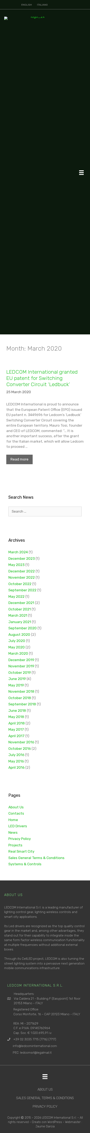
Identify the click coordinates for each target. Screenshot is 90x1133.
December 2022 (21, 571)
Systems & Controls (24, 864)
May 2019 (16, 685)
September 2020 (22, 628)
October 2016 (19, 748)
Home (13, 820)
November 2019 (21, 666)
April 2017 (16, 736)
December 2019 (21, 660)
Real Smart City (21, 851)
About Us (16, 807)
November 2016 (21, 742)
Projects (15, 845)
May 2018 (16, 717)
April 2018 (16, 723)
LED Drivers (17, 826)
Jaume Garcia (45, 1126)
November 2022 (21, 577)
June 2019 (17, 679)
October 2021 (19, 609)
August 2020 (19, 634)
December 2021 (21, 603)
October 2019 (19, 672)
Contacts (16, 813)
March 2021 (17, 615)
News (13, 832)
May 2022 (16, 596)
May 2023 (16, 565)
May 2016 (16, 761)
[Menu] (81, 172)
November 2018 (21, 691)
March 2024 (18, 552)
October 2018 (19, 698)
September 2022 (22, 590)
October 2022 (19, 584)
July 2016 (16, 755)
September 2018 (22, 704)
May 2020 (16, 647)
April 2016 (16, 767)
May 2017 (16, 729)
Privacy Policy (19, 839)
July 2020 (16, 641)
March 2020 (18, 653)
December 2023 (21, 558)
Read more (19, 459)
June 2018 (17, 710)
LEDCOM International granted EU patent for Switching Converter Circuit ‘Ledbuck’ (42, 378)
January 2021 (19, 622)
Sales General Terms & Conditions (36, 858)
